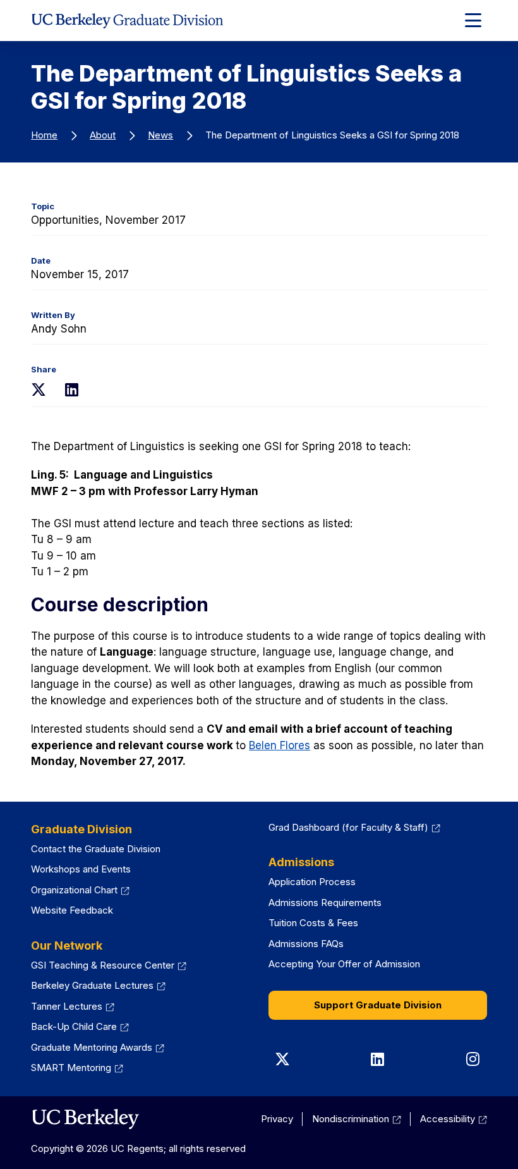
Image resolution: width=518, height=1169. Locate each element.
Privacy (277, 1119)
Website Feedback (72, 910)
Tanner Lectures (72, 1006)
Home (44, 135)
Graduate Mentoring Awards (97, 1047)
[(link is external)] (85, 1119)
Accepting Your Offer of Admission (344, 964)
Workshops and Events (81, 869)
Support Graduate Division (378, 1005)
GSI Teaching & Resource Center (108, 965)
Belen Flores (279, 745)
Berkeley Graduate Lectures (98, 985)
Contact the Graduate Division (95, 849)
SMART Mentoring (77, 1068)
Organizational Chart (80, 890)
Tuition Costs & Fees (313, 923)
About (103, 135)
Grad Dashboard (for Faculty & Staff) (354, 827)
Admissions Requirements (325, 903)
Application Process (312, 882)
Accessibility (453, 1119)
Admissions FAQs (306, 944)
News (160, 135)
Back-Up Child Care (80, 1026)
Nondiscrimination (356, 1119)
